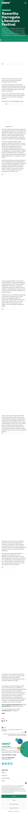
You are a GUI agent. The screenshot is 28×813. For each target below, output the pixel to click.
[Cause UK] (6, 2)
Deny (14, 800)
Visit (12, 704)
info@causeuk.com (6, 759)
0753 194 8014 (11, 757)
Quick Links (5, 770)
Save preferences (14, 808)
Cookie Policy (10, 811)
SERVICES (4, 775)
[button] (26, 783)
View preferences (14, 804)
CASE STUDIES (6, 778)
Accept (14, 796)
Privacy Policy (17, 811)
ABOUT (4, 772)
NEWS (3, 781)
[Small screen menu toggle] (25, 2)
